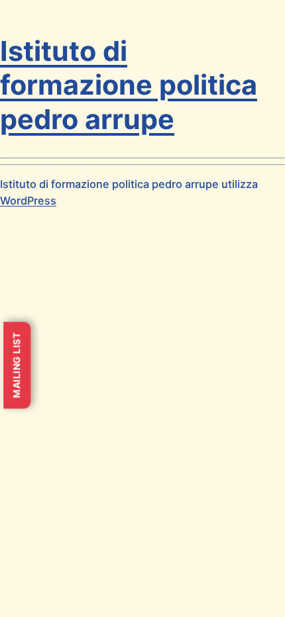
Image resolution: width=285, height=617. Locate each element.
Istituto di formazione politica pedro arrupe (128, 85)
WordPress (28, 200)
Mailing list (16, 365)
